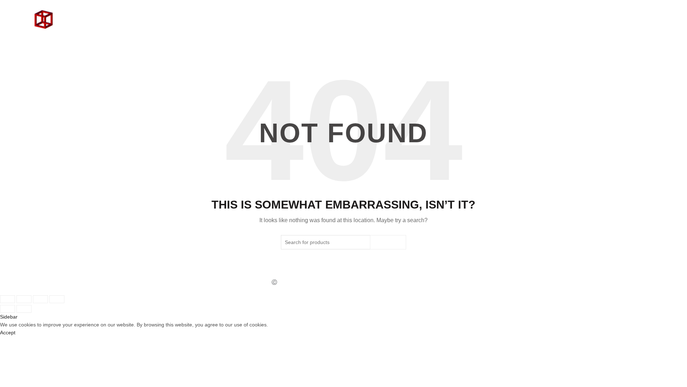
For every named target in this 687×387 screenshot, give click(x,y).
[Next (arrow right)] (23, 309)
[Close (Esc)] (7, 299)
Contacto (576, 25)
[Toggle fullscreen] (40, 299)
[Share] (23, 299)
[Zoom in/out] (56, 299)
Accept (7, 332)
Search (388, 242)
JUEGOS (546, 25)
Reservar (641, 25)
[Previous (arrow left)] (7, 309)
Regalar (609, 25)
